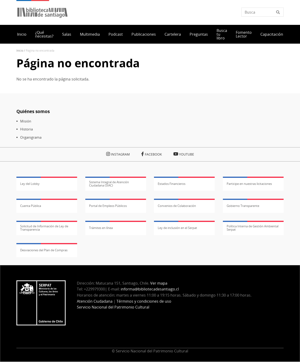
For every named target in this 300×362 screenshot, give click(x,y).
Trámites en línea (101, 228)
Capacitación (271, 34)
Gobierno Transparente (243, 206)
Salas (66, 34)
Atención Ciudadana (94, 301)
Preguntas (199, 34)
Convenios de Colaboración (177, 206)
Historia (26, 129)
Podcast (116, 34)
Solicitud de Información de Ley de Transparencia (44, 228)
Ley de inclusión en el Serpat (177, 228)
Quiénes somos (33, 111)
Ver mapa (158, 283)
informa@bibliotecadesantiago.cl (150, 289)
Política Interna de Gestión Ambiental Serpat (252, 228)
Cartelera (173, 34)
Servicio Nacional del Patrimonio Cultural (113, 307)
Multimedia (90, 34)
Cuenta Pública (30, 206)
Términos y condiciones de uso (143, 301)
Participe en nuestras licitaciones (249, 184)
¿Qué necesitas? (44, 34)
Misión (25, 121)
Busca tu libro (222, 34)
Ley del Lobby (30, 184)
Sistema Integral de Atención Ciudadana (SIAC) (109, 183)
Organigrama (30, 137)
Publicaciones (143, 34)
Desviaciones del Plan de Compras (44, 250)
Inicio (21, 34)
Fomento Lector (244, 34)
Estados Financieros (171, 184)
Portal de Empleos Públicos (108, 206)
